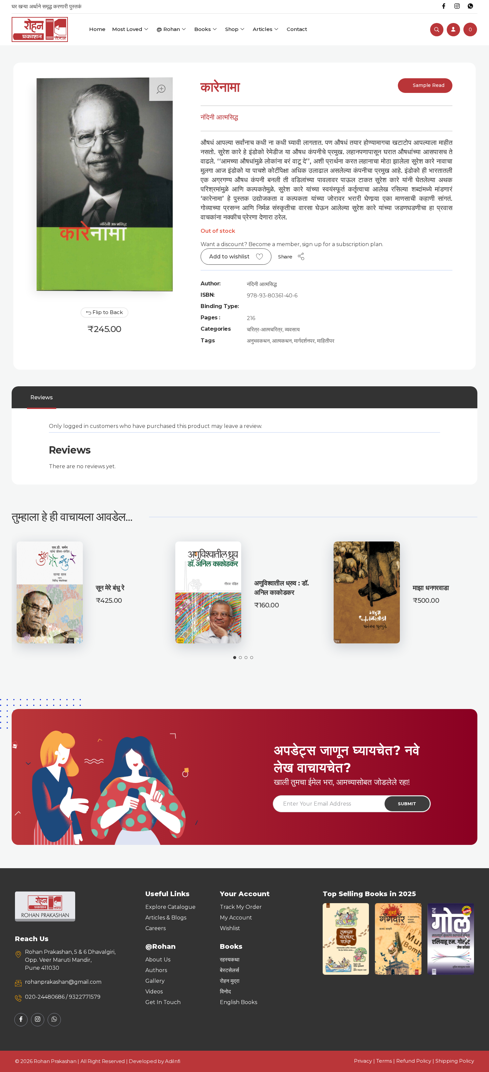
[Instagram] (457, 7)
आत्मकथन (282, 341)
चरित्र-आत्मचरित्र (264, 329)
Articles (262, 29)
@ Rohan (168, 29)
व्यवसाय (292, 329)
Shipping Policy (454, 1061)
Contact (297, 29)
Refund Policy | (415, 1061)
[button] (330, 939)
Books (202, 29)
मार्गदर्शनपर (304, 341)
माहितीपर (325, 341)
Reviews (41, 397)
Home (97, 29)
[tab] (42, 397)
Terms (384, 1061)
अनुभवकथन (258, 341)
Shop (232, 29)
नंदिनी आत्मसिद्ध (219, 117)
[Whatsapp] (470, 7)
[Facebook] (444, 7)
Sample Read (427, 85)
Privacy (363, 1061)
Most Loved (127, 29)
